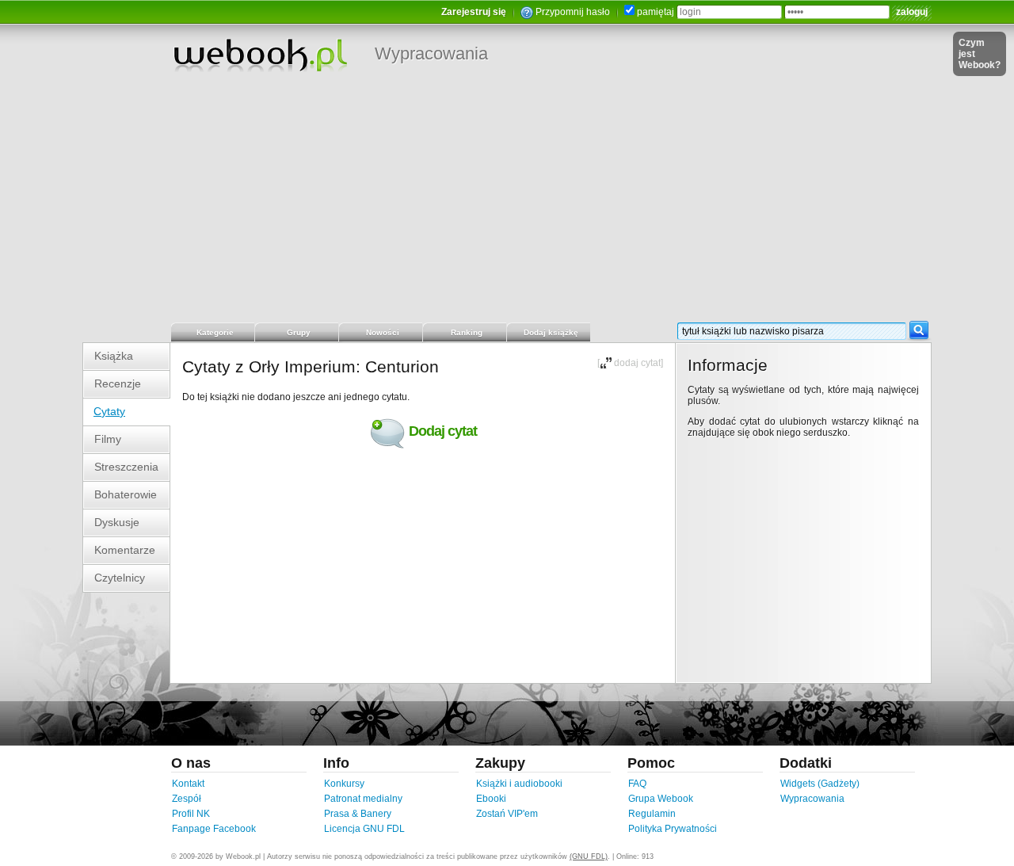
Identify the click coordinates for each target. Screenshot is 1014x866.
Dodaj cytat (443, 431)
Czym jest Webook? (980, 54)
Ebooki (491, 798)
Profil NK (191, 813)
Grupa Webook (660, 798)
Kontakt (188, 783)
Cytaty (109, 411)
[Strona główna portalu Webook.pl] (260, 54)
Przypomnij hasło (573, 11)
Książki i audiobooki (519, 783)
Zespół (186, 798)
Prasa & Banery (357, 813)
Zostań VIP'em (507, 813)
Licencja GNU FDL (364, 828)
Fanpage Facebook (214, 828)
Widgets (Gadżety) (820, 783)
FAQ (637, 783)
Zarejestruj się (473, 11)
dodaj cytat (637, 362)
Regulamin (652, 813)
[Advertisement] (507, 202)
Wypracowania (431, 53)
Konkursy (344, 783)
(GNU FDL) (589, 856)
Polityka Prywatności (672, 828)
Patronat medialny (363, 798)
